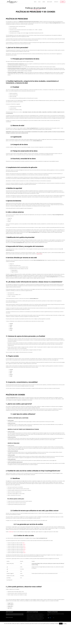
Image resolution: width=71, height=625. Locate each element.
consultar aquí (11, 531)
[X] (52, 618)
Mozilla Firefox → (11, 606)
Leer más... (65, 623)
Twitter (11, 326)
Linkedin (11, 325)
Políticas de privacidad (9, 617)
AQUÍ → (24, 542)
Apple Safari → (10, 607)
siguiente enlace (39, 253)
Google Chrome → (11, 603)
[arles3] (12, 1)
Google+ (11, 375)
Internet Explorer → (11, 604)
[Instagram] (53, 618)
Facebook (11, 323)
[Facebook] (50, 618)
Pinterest (11, 328)
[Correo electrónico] (48, 618)
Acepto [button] (61, 623)
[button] (52, 2)
